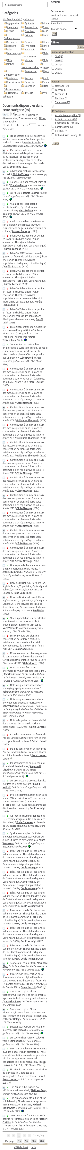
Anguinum (12, 27)
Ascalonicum (31, 27)
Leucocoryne (14, 53)
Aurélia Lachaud (12, 249)
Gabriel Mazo (30, 663)
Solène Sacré (22, 649)
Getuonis (29, 42)
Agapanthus (13, 23)
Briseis (10, 31)
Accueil (55, 2)
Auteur (55, 81)
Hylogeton (30, 45)
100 (34, 1141)
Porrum (29, 78)
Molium (29, 60)
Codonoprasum (12, 38)
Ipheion (47, 45)
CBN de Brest (21, 1147)
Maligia (47, 53)
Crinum (29, 35)
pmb (33, 1147)
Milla (9, 60)
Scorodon (30, 86)
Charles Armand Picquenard (19, 674)
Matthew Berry (38, 1090)
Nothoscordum (47, 67)
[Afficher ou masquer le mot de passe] (75, 28)
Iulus (9, 49)
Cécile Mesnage (24, 402)
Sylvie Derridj (26, 357)
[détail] (4, 136)
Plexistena (12, 78)
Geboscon (12, 42)
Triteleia (29, 93)
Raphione (48, 78)
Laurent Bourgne (21, 231)
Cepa (45, 31)
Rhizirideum (13, 82)
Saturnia (29, 82)
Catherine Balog (12, 1001)
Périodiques (58, 111)
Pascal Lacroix (36, 382)
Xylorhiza (48, 93)
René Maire (19, 593)
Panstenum (31, 71)
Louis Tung (15, 166)
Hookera (11, 45)
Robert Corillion (11, 691)
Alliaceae (29, 19)
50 (26, 1141)
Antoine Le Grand (12, 572)
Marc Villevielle (10, 628)
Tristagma (12, 93)
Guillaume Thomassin (27, 420)
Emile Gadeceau (24, 822)
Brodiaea (30, 31)
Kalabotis (30, 49)
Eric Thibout (19, 1030)
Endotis (47, 35)
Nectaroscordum (30, 67)
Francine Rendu (18, 185)
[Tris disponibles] (13, 115)
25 (19, 1141)
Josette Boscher (31, 193)
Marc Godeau (26, 210)
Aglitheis (29, 23)
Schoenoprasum (12, 89)
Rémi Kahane (17, 1041)
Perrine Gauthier (32, 142)
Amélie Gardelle (37, 727)
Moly (45, 60)
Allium (46, 23)
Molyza (10, 64)
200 (42, 1141)
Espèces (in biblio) (12, 19)
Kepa (45, 49)
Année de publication (63, 52)
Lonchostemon (29, 56)
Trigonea (47, 86)
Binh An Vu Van (21, 174)
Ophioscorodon (12, 74)
